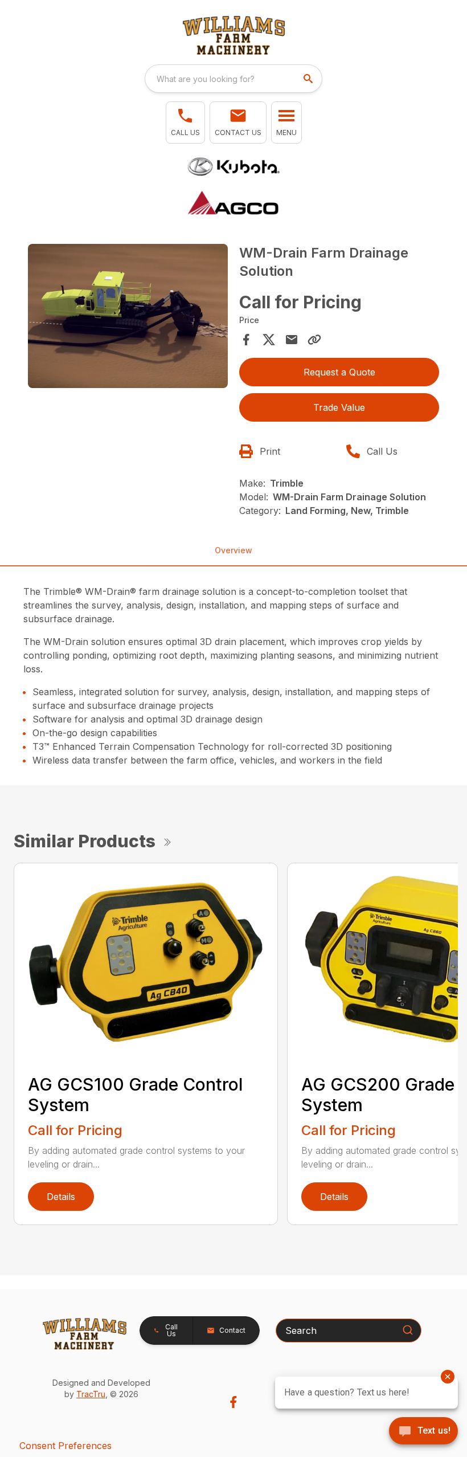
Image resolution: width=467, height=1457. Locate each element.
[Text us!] (423, 1432)
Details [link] (61, 1196)
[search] (309, 79)
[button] (185, 122)
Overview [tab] (233, 550)
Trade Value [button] (339, 407)
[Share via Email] (291, 339)
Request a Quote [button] (339, 372)
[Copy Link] (314, 339)
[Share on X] (269, 339)
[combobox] (233, 78)
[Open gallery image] (128, 316)
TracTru (90, 1394)
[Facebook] (233, 1402)
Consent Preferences (65, 1445)
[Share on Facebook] (246, 339)
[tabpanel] (128, 317)
